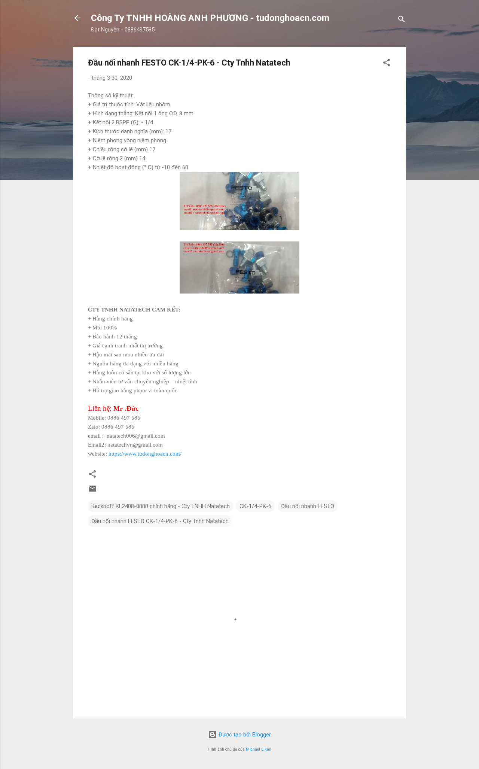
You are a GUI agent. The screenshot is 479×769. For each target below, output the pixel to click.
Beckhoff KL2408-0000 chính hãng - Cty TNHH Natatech (160, 506)
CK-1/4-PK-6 (255, 506)
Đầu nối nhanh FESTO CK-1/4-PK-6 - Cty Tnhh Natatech (160, 521)
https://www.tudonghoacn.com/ (145, 454)
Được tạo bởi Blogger (244, 734)
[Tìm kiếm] (401, 20)
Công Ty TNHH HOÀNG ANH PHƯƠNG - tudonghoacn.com (210, 18)
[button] (386, 64)
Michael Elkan (258, 749)
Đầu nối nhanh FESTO (307, 506)
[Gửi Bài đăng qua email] (92, 491)
